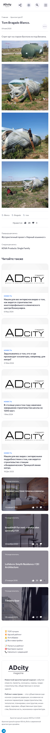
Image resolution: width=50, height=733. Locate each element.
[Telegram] (4, 731)
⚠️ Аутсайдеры (11, 637)
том (27, 215)
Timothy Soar (12, 600)
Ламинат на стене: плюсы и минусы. (24, 490)
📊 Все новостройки (14, 640)
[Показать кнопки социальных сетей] (20, 5)
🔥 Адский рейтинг (13, 634)
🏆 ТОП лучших (12, 631)
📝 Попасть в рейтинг (14, 646)
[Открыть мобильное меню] (45, 5)
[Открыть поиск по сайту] (37, 5)
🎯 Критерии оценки (14, 649)
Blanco (7, 215)
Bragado (17, 215)
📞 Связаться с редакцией (16, 652)
